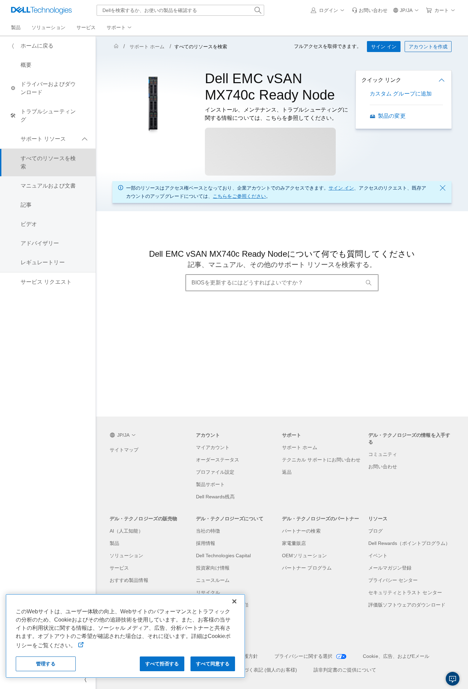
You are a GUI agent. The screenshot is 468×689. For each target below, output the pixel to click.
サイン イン (341, 188)
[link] (369, 10)
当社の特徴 (208, 531)
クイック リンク (381, 80)
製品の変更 (391, 116)
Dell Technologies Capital (223, 555)
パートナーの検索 (301, 531)
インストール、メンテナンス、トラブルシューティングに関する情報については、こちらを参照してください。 (276, 114)
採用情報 (205, 543)
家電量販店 (294, 543)
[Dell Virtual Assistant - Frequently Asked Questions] (452, 679)
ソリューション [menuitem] (48, 27)
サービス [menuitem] (86, 27)
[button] (328, 10)
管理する (46, 663)
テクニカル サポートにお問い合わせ (321, 459)
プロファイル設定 (215, 472)
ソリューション (127, 555)
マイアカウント (213, 447)
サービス (119, 568)
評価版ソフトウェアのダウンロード (406, 605)
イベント (377, 555)
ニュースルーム (213, 580)
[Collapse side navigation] (85, 679)
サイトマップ (124, 449)
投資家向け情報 (213, 568)
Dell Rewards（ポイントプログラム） (409, 543)
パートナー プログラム (307, 568)
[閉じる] (234, 601)
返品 (287, 472)
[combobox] (180, 10)
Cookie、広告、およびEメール (396, 656)
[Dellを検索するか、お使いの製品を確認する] (258, 10)
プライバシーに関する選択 (304, 656)
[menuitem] (119, 28)
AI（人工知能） (126, 531)
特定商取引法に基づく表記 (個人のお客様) (251, 670)
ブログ (375, 531)
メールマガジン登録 (390, 568)
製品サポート (210, 484)
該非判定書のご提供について (344, 670)
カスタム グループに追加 (401, 94)
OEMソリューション (304, 555)
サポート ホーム (147, 46)
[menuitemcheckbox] (48, 139)
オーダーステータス (217, 459)
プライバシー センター (393, 580)
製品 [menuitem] (16, 27)
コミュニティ (382, 454)
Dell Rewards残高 (215, 496)
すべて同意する (213, 663)
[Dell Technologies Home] (41, 10)
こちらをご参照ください (239, 196)
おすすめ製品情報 (129, 580)
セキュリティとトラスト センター (405, 592)
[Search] (369, 283)
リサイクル (208, 592)
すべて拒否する (162, 663)
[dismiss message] (443, 188)
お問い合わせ (382, 466)
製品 (114, 543)
